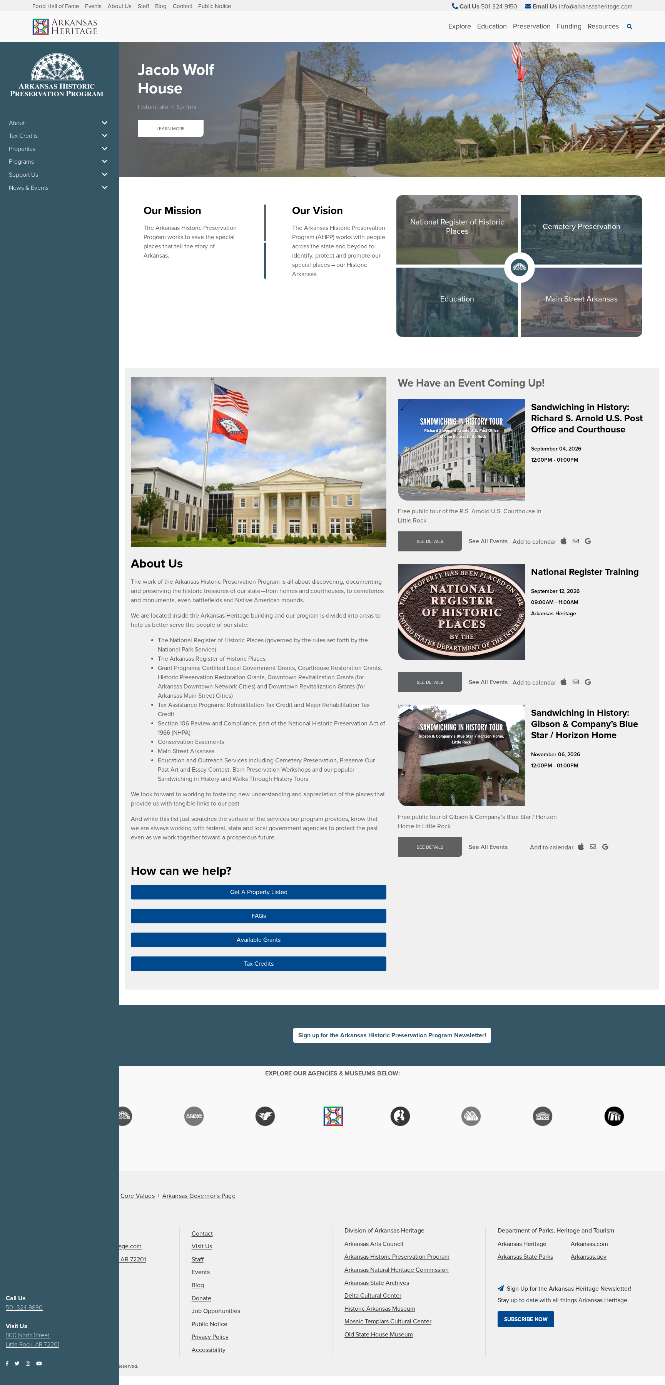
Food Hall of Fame (55, 6)
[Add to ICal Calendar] (564, 541)
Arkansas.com (589, 1244)
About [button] (17, 123)
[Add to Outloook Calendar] (576, 541)
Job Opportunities (216, 1311)
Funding (569, 26)
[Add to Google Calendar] (588, 541)
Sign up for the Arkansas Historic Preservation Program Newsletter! (392, 1035)
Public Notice (214, 6)
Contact (182, 6)
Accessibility (209, 1350)
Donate (201, 1298)
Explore (459, 26)
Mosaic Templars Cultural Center (387, 1321)
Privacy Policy (210, 1337)
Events (93, 6)
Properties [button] (22, 149)
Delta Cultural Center (372, 1296)
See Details (430, 541)
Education (492, 26)
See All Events (488, 541)
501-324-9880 (24, 1307)
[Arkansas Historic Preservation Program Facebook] (7, 1364)
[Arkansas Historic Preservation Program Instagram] (28, 1364)
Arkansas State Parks (525, 1257)
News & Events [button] (28, 188)
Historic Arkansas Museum (379, 1309)
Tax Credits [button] (23, 136)
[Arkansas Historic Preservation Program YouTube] (39, 1364)
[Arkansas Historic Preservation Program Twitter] (17, 1364)
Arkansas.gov (589, 1257)
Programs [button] (21, 162)
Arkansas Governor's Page (199, 1196)
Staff (143, 6)
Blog (161, 6)
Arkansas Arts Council (373, 1244)
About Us (120, 6)
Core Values (137, 1196)
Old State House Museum (378, 1334)
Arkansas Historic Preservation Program (396, 1257)
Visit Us (202, 1246)
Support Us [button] (23, 175)
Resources (603, 26)
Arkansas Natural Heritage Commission (396, 1270)
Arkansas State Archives (376, 1283)
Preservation (532, 26)
